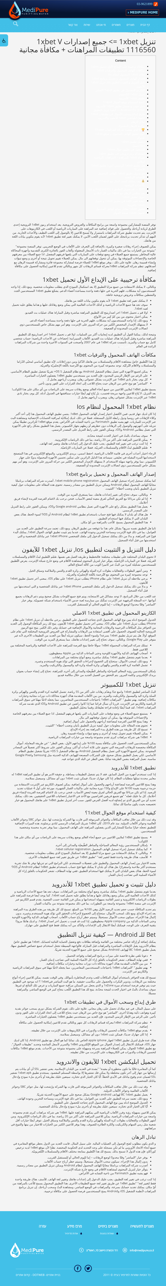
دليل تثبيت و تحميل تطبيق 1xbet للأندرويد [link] (120, 106)
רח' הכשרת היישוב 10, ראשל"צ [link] (102, 1250)
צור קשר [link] (73, 25)
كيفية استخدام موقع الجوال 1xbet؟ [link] (124, 102)
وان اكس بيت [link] (127, 346)
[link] (27, 11)
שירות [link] (87, 25)
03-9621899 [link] (144, 4)
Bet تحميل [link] (138, 146)
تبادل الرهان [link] (138, 122)
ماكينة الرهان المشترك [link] (131, 126)
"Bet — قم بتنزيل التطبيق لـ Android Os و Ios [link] (116, 189)
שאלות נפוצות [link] (107, 1233)
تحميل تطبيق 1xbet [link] (133, 141)
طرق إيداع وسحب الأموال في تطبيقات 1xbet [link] (118, 114)
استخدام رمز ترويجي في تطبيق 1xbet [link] (122, 153)
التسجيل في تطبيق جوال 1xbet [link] (126, 149)
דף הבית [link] (145, 25)
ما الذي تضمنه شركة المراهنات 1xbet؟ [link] (118, 130)
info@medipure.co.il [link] (142, 1250)
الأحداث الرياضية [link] (135, 177)
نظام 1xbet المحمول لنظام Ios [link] (126, 74)
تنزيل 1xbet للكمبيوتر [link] (132, 94)
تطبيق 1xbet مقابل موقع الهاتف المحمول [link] (120, 209)
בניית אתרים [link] (53, 1275)
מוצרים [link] (130, 25)
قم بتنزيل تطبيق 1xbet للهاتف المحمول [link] (121, 173)
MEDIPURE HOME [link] (144, 12)
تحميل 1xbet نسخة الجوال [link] (129, 213)
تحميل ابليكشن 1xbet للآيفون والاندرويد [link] (121, 118)
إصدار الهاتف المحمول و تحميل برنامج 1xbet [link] (118, 78)
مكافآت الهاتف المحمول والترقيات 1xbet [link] (120, 70)
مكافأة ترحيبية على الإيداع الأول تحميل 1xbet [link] (118, 66)
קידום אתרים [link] (23, 1275)
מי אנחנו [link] (101, 25)
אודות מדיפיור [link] (71, 1233)
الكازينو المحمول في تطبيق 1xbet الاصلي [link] (120, 90)
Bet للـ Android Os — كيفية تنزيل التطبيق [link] (119, 110)
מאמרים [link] (116, 25)
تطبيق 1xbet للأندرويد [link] (132, 98)
